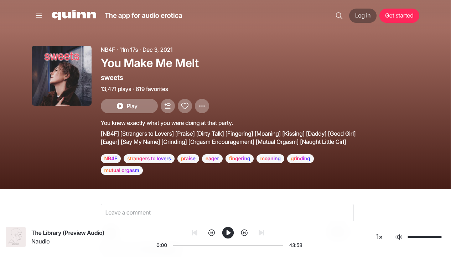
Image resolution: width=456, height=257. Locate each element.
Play (131, 106)
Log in (362, 15)
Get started (399, 15)
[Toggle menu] (39, 16)
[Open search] (339, 16)
